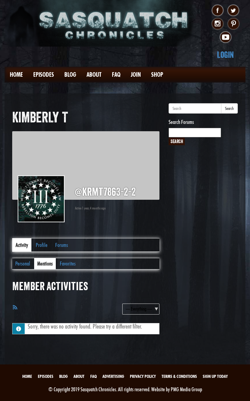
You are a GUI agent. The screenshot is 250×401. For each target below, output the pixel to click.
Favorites (68, 263)
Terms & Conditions (179, 376)
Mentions (45, 263)
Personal (22, 263)
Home (16, 74)
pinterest (233, 24)
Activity (22, 245)
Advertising (113, 376)
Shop (157, 74)
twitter (233, 10)
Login (225, 54)
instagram (217, 24)
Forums (61, 245)
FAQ (116, 74)
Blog (70, 74)
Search (229, 108)
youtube (225, 37)
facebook (217, 10)
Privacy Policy (143, 376)
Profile (42, 245)
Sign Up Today (215, 376)
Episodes (43, 74)
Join (136, 74)
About (94, 74)
